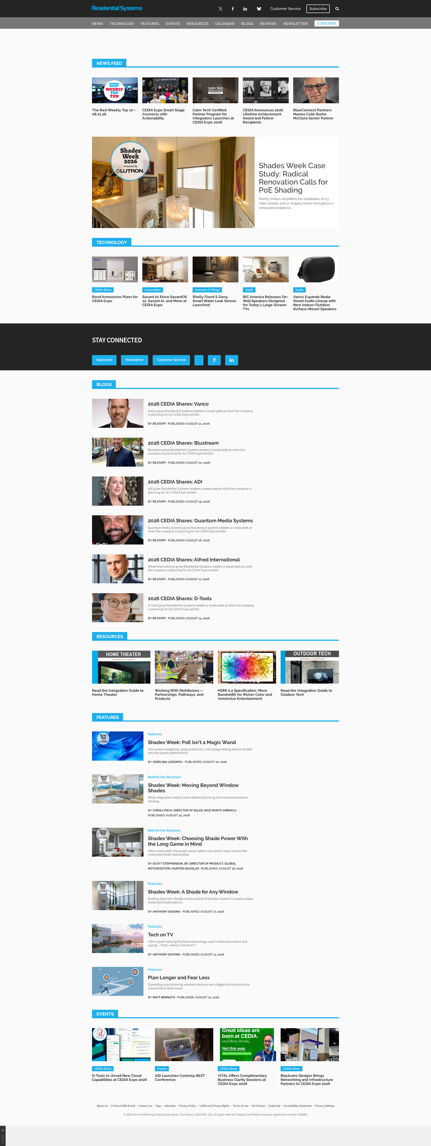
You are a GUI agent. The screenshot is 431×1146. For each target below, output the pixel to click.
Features (150, 24)
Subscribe (318, 9)
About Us (102, 1106)
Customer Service (285, 9)
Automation (153, 290)
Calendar (225, 24)
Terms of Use (240, 1106)
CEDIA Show (103, 290)
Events (173, 24)
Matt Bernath (164, 997)
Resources (198, 24)
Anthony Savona (166, 911)
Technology (122, 24)
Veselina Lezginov (168, 762)
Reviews (268, 24)
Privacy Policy (187, 1106)
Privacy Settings (324, 1106)
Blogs (247, 24)
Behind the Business (164, 777)
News (97, 24)
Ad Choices (258, 1106)
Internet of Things (207, 290)
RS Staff (159, 423)
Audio (249, 290)
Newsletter (295, 24)
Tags (158, 1106)
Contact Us (145, 1106)
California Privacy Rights (214, 1106)
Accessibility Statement (298, 1106)
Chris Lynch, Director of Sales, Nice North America (194, 810)
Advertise (170, 1106)
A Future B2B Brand (123, 1106)
